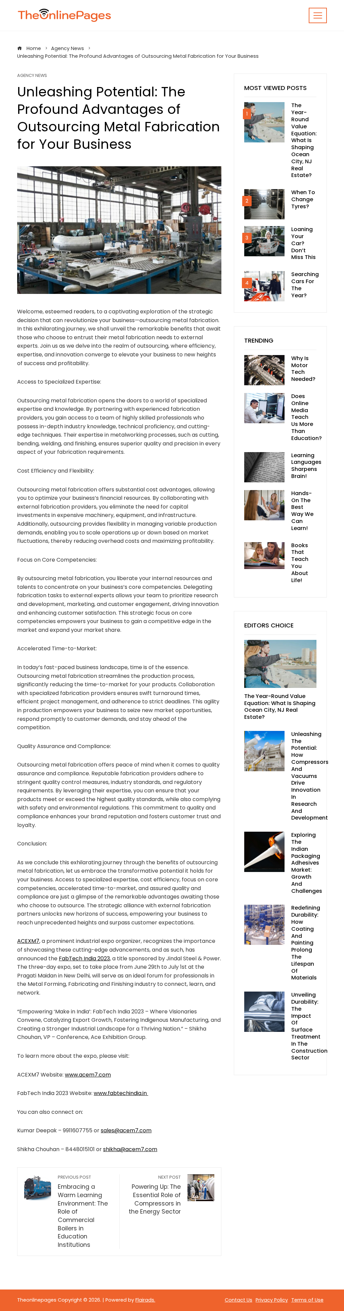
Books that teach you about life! (299, 562)
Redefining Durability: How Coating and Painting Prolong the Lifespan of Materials (305, 942)
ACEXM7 (28, 941)
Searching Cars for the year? (305, 284)
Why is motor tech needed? (303, 368)
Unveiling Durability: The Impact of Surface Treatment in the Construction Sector (309, 1026)
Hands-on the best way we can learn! (302, 510)
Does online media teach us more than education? (306, 417)
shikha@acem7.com (130, 1149)
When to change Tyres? (303, 199)
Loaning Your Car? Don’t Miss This (303, 243)
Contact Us (238, 1300)
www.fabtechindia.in (121, 1093)
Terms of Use (307, 1300)
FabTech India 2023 (84, 958)
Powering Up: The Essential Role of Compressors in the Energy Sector (155, 1195)
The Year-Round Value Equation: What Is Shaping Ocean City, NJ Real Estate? (304, 140)
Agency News (32, 76)
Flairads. (145, 1300)
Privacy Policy (272, 1300)
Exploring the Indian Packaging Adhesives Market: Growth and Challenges (306, 862)
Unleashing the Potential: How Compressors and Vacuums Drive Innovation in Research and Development (310, 776)
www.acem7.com (88, 1075)
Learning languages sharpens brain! (306, 465)
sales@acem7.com (126, 1130)
